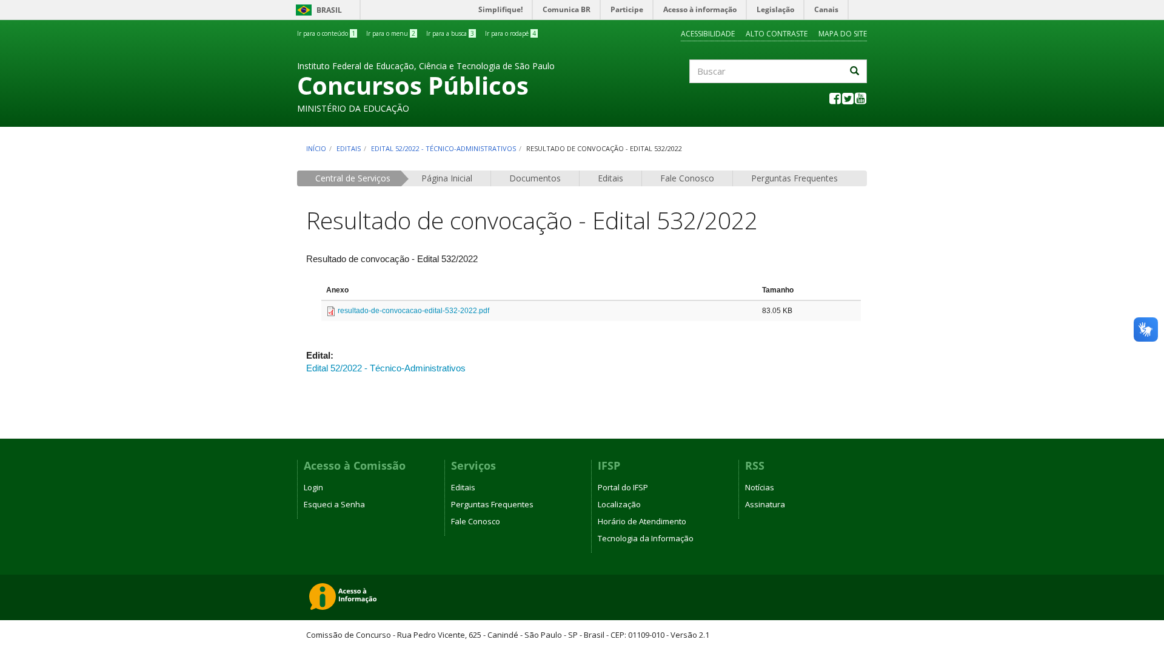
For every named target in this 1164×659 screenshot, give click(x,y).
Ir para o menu (390, 33)
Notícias (759, 487)
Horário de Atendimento (642, 521)
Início (316, 148)
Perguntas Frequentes (794, 178)
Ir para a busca (450, 33)
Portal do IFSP (623, 487)
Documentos (535, 178)
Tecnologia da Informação (646, 538)
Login (313, 487)
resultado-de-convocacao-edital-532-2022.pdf (413, 310)
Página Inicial (446, 178)
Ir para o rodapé (510, 33)
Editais (348, 148)
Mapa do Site (842, 34)
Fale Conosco (687, 178)
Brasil (316, 10)
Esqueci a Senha (334, 504)
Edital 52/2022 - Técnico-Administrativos (443, 148)
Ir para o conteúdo (326, 33)
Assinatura (765, 504)
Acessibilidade (708, 34)
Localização (619, 504)
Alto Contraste (777, 34)
